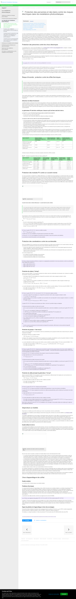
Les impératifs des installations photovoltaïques (8, 21)
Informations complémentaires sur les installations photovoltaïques (9, 52)
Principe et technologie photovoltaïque (9, 18)
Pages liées (23, 538)
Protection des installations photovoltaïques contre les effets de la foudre (11, 30)
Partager (27, 520)
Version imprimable (43, 538)
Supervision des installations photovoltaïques (7, 49)
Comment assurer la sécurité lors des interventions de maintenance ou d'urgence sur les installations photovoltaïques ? (11, 35)
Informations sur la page (57, 538)
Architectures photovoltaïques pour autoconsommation (8, 46)
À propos (48, 2)
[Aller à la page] (71, 2)
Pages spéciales (36, 538)
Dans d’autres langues (24, 540)
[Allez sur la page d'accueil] (9, 2)
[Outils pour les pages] (53, 2)
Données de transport (65, 538)
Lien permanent (49, 538)
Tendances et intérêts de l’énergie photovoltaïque (8, 16)
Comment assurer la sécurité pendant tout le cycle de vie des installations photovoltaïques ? (11, 40)
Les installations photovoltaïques (30, 7)
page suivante (69, 532)
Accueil (23, 7)
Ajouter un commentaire (41, 520)
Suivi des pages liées (29, 538)
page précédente (27, 532)
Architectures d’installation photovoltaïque (10, 43)
